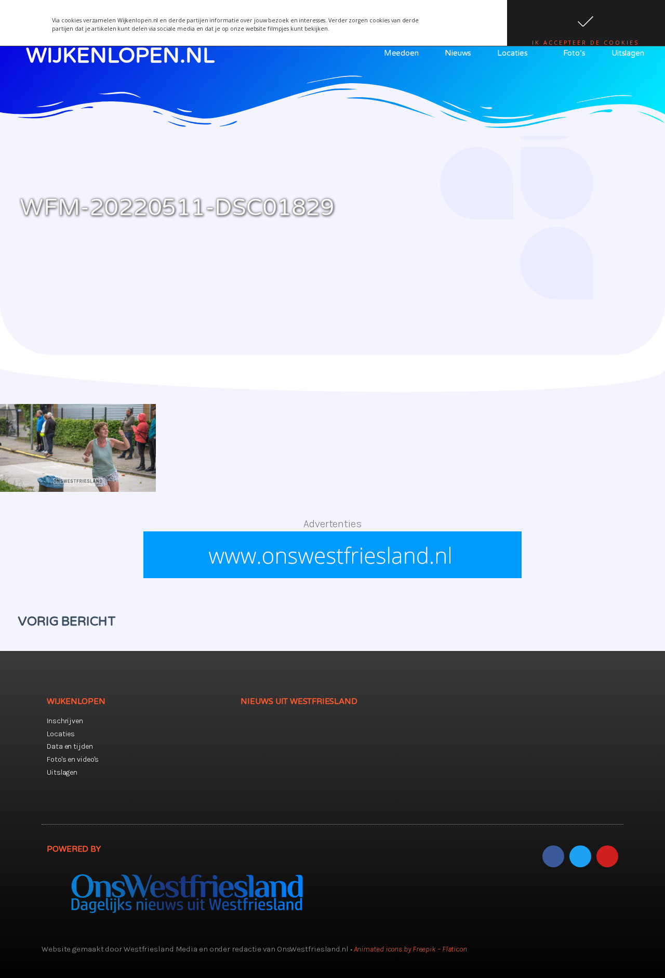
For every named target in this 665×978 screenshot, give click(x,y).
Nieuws (458, 53)
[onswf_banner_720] (332, 575)
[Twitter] (580, 856)
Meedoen (401, 53)
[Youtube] (607, 856)
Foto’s (574, 53)
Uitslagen (627, 53)
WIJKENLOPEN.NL (120, 55)
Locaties (512, 53)
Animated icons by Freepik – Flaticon (410, 949)
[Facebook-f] (553, 856)
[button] (586, 23)
